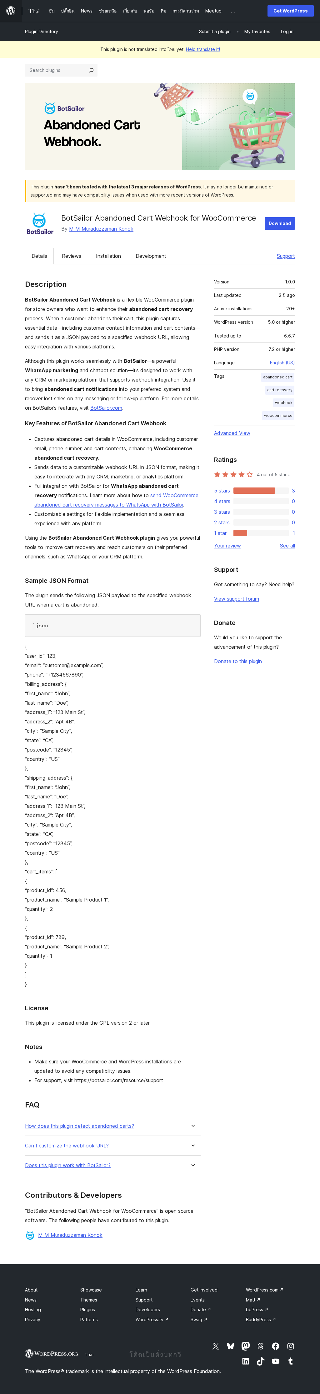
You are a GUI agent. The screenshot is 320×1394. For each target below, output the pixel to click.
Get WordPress (290, 10)
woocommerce (278, 415)
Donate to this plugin (238, 661)
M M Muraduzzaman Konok (101, 229)
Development (151, 256)
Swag (199, 1319)
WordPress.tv (152, 1319)
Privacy (32, 1319)
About (31, 1289)
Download (280, 223)
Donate (201, 1309)
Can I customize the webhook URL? (67, 1146)
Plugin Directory (41, 31)
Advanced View (232, 433)
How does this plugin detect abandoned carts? (79, 1126)
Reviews (71, 256)
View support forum (236, 599)
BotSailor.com (106, 408)
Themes (88, 1299)
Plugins (87, 1309)
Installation (108, 256)
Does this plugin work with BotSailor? (68, 1165)
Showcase (91, 1289)
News (31, 1299)
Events (198, 1299)
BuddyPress (261, 1319)
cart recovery (279, 389)
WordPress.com (265, 1289)
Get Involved (204, 1289)
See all (287, 545)
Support (286, 256)
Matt (253, 1299)
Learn (141, 1289)
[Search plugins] (91, 70)
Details (39, 256)
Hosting (33, 1309)
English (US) (282, 362)
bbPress (257, 1309)
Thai (89, 1354)
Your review (227, 545)
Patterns (89, 1319)
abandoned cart (277, 377)
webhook (283, 402)
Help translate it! (203, 49)
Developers (148, 1309)
